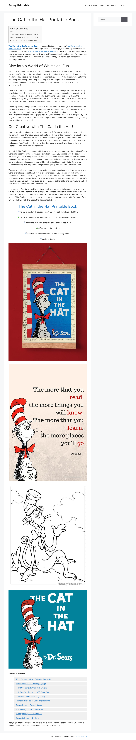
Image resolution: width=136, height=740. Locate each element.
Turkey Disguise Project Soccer (29, 705)
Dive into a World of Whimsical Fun (24, 35)
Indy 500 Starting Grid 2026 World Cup (32, 692)
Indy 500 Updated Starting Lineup (30, 696)
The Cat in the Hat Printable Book (24, 40)
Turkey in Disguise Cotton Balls (29, 714)
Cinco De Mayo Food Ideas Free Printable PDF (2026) (105, 5)
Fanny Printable (18, 5)
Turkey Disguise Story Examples (29, 709)
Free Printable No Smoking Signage (31, 684)
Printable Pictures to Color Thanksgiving (33, 701)
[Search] (124, 19)
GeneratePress (81, 737)
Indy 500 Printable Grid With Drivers (31, 688)
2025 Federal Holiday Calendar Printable (33, 679)
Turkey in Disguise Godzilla (27, 718)
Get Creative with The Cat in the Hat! (25, 38)
